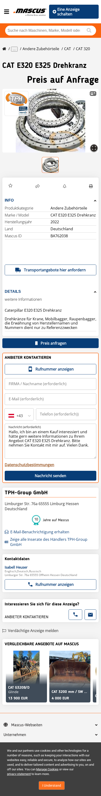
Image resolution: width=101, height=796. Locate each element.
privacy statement (19, 774)
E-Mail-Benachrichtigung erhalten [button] (39, 531)
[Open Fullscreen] (93, 147)
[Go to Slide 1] (50, 165)
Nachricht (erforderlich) (24, 427)
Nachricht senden (50, 475)
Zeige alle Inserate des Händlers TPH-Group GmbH (48, 542)
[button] (50, 121)
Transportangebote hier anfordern (55, 269)
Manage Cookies (47, 769)
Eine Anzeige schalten (68, 12)
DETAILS (13, 291)
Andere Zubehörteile (41, 48)
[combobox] (8, 416)
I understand (51, 785)
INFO (9, 200)
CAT (67, 48)
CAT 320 (83, 48)
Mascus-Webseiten (26, 725)
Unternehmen (15, 735)
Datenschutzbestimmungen (29, 464)
